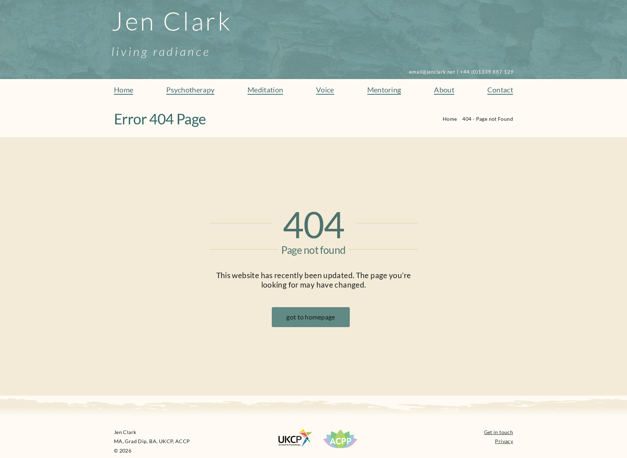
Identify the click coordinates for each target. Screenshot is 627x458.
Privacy (504, 441)
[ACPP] (340, 431)
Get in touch (498, 432)
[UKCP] (295, 432)
